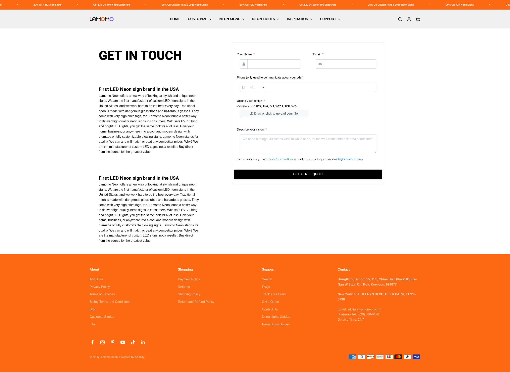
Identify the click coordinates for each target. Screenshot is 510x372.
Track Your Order (274, 294)
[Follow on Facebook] (92, 342)
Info (92, 324)
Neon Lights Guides (276, 316)
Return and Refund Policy (196, 301)
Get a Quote (270, 301)
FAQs (266, 287)
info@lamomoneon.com (364, 309)
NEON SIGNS (229, 19)
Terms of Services (102, 294)
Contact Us (270, 309)
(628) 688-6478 (368, 314)
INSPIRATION (297, 19)
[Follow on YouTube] (123, 342)
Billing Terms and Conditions (110, 301)
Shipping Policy (189, 294)
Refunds (184, 287)
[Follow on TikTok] (133, 342)
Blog (93, 309)
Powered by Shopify (131, 356)
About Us (96, 279)
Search (267, 279)
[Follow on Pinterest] (112, 342)
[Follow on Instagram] (102, 342)
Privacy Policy (100, 287)
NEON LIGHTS (263, 19)
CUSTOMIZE (197, 19)
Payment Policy (189, 279)
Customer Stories (102, 316)
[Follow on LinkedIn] (143, 342)
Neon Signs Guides (276, 324)
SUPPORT (328, 19)
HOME (175, 19)
